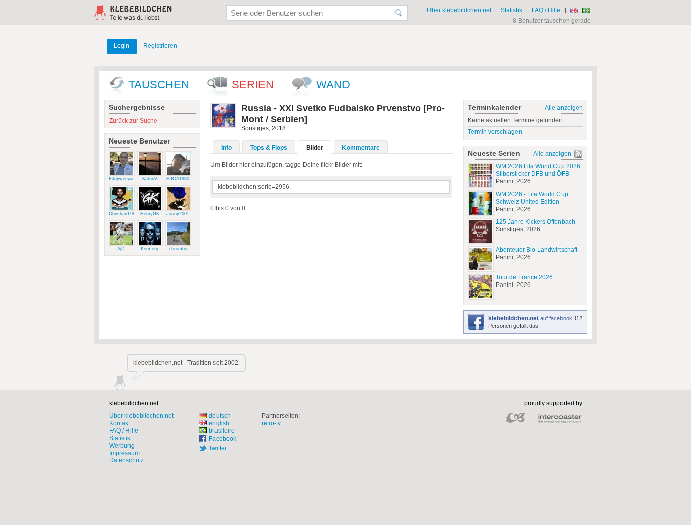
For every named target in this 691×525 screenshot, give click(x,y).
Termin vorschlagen (495, 131)
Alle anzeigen (564, 107)
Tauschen (158, 84)
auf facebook (531, 318)
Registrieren (160, 46)
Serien (253, 84)
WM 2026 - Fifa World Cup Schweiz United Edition (532, 197)
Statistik (511, 10)
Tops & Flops (268, 147)
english (219, 423)
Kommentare (361, 147)
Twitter (218, 448)
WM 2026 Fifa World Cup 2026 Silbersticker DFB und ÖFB (538, 170)
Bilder (314, 147)
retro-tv (271, 423)
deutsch (220, 415)
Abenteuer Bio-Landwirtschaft (536, 249)
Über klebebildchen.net (459, 10)
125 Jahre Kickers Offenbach (535, 221)
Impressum (124, 453)
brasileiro (222, 430)
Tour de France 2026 (524, 277)
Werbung (122, 445)
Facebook (222, 438)
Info (226, 147)
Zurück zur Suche (133, 120)
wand (333, 84)
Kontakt (119, 423)
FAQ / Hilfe (546, 10)
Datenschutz (126, 460)
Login (121, 46)
